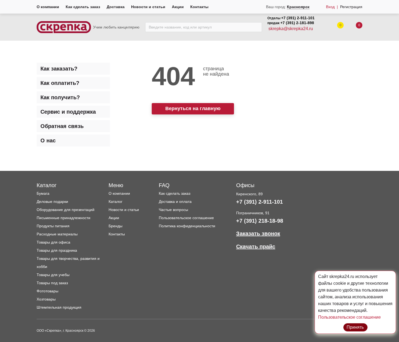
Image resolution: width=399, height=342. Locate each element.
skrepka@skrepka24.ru (290, 28)
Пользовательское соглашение (186, 218)
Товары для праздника (57, 250)
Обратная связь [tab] (62, 126)
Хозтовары (46, 299)
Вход (330, 7)
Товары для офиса (53, 242)
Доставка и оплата (175, 201)
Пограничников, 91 (253, 213)
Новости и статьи (148, 7)
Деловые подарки (52, 201)
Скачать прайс (255, 247)
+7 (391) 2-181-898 (297, 23)
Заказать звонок (258, 233)
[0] (354, 27)
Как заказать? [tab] (58, 69)
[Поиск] (256, 27)
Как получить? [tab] (60, 97)
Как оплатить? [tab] (59, 83)
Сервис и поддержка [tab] (68, 112)
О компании (48, 7)
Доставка (116, 7)
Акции (178, 7)
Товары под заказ (52, 283)
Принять (355, 327)
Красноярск (298, 7)
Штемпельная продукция (59, 307)
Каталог (115, 201)
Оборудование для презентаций (65, 209)
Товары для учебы (53, 275)
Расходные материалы (57, 234)
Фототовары (47, 291)
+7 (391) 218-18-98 (259, 221)
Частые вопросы (173, 209)
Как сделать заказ (83, 7)
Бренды (115, 226)
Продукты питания (53, 226)
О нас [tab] (48, 140)
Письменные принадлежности (63, 218)
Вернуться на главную (192, 108)
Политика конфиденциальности (187, 226)
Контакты (199, 7)
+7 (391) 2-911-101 (298, 18)
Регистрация (351, 7)
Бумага (43, 193)
